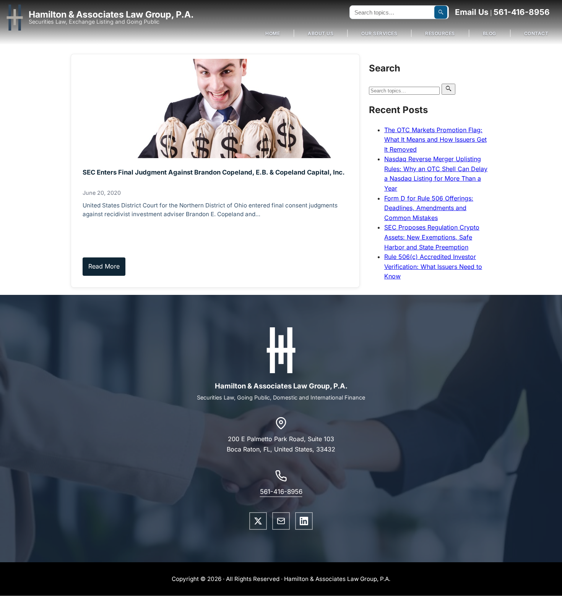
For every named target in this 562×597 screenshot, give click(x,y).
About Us (320, 33)
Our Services (379, 33)
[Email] (281, 521)
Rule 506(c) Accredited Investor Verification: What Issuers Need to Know (433, 266)
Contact (536, 33)
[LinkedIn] (304, 521)
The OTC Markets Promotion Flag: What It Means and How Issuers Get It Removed (435, 139)
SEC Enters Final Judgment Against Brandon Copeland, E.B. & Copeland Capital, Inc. (214, 172)
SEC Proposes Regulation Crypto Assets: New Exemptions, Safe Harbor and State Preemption (431, 237)
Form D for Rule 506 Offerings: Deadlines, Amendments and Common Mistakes (428, 208)
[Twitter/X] (258, 521)
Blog (489, 33)
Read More (104, 266)
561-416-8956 (522, 12)
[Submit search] (440, 12)
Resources (440, 33)
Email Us (472, 12)
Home (272, 33)
